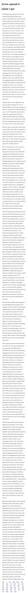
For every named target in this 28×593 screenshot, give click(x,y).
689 (7, 587)
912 (11, 585)
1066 (23, 587)
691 (3, 582)
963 (13, 582)
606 (7, 589)
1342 (15, 591)
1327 (11, 589)
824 (14, 585)
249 (22, 583)
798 (11, 591)
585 (7, 585)
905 (3, 589)
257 (3, 583)
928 (15, 587)
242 (19, 583)
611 (15, 589)
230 (23, 589)
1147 (19, 589)
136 (9, 582)
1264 (11, 587)
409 (3, 585)
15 (10, 583)
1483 (7, 591)
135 (3, 591)
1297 (15, 583)
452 (3, 587)
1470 (22, 582)
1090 (17, 582)
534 (22, 585)
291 (19, 587)
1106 (7, 583)
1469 (19, 585)
